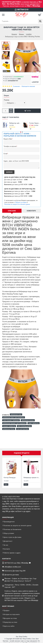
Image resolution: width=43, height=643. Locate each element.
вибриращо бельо (8, 429)
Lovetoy (29, 34)
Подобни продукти (21, 453)
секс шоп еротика (22, 429)
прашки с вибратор (9, 426)
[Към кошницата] (39, 15)
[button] (19, 72)
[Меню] (3, 15)
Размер (6, 100)
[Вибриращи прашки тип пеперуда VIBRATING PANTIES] (31, 467)
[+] (11, 110)
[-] (11, 112)
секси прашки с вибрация (11, 420)
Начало (14, 34)
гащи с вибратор (33, 423)
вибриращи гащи (16, 414)
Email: (6, 154)
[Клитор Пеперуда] (11, 467)
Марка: (21, 34)
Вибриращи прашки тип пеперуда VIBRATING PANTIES (32, 477)
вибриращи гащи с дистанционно (13, 417)
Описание (12, 211)
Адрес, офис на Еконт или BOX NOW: (16, 161)
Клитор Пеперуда (9, 477)
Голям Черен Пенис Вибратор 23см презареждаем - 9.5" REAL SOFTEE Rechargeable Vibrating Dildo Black (35, 123)
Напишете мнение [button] (28, 86)
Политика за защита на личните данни (17, 204)
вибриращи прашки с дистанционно (14, 423)
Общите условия (20, 202)
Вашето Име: (8, 139)
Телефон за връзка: (10, 146)
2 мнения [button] (16, 86)
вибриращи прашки (28, 420)
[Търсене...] (40, 21)
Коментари (31, 211)
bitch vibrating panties (24, 426)
